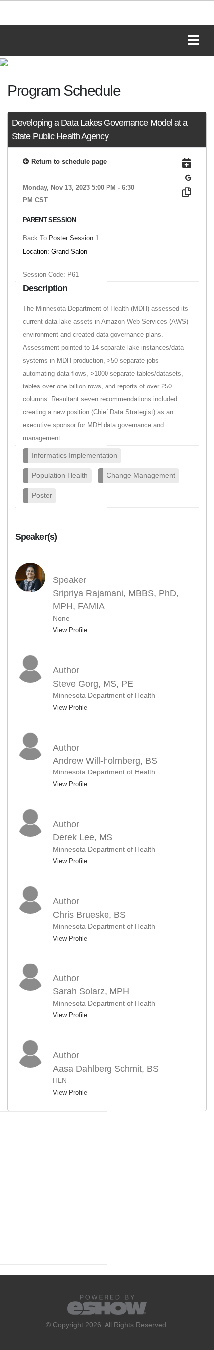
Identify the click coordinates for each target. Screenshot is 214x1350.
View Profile (70, 630)
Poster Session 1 (74, 238)
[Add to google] (188, 178)
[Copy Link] (175, 193)
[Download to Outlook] (175, 163)
